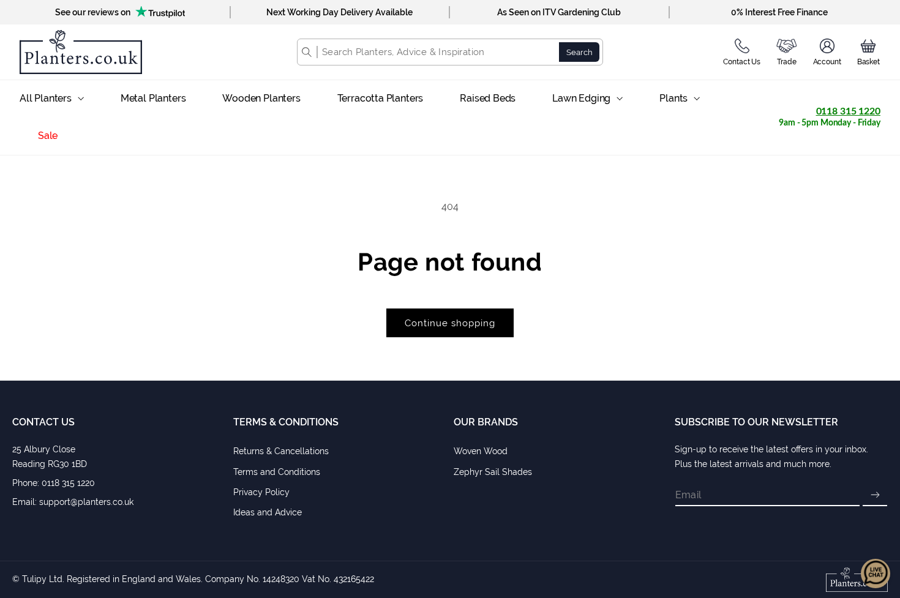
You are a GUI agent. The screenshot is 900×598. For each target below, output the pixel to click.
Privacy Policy (261, 492)
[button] (868, 52)
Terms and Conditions (276, 472)
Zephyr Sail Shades (493, 472)
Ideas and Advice (267, 512)
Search (579, 52)
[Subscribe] (875, 495)
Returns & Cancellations (281, 451)
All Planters (46, 98)
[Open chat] (875, 573)
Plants (673, 98)
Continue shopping (450, 323)
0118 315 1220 (848, 111)
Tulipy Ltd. (43, 579)
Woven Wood (481, 451)
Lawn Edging (581, 98)
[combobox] (438, 52)
